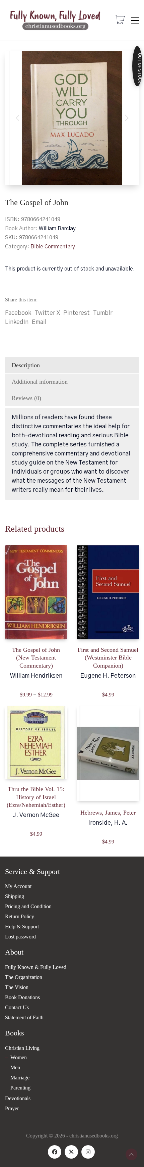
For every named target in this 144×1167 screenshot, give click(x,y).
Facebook (18, 313)
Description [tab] (26, 365)
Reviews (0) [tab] (26, 398)
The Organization (23, 977)
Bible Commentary (52, 246)
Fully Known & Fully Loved (35, 967)
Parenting (20, 1087)
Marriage (19, 1077)
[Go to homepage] (55, 20)
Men (15, 1067)
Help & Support (22, 926)
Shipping (14, 896)
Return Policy (19, 916)
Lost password (20, 936)
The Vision (16, 987)
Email (39, 322)
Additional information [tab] (40, 381)
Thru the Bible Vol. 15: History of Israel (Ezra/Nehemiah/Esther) (36, 797)
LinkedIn (16, 322)
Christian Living (22, 1048)
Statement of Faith (24, 1017)
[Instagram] (88, 1152)
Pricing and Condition (28, 906)
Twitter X (47, 313)
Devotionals (17, 1098)
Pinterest (76, 313)
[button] (135, 20)
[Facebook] (54, 1152)
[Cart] (120, 20)
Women (18, 1057)
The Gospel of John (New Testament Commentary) (36, 657)
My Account (18, 886)
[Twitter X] (71, 1152)
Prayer (12, 1108)
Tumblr (103, 313)
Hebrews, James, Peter (108, 812)
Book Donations (22, 997)
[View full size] (15, 61)
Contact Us (17, 1007)
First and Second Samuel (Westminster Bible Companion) (108, 657)
